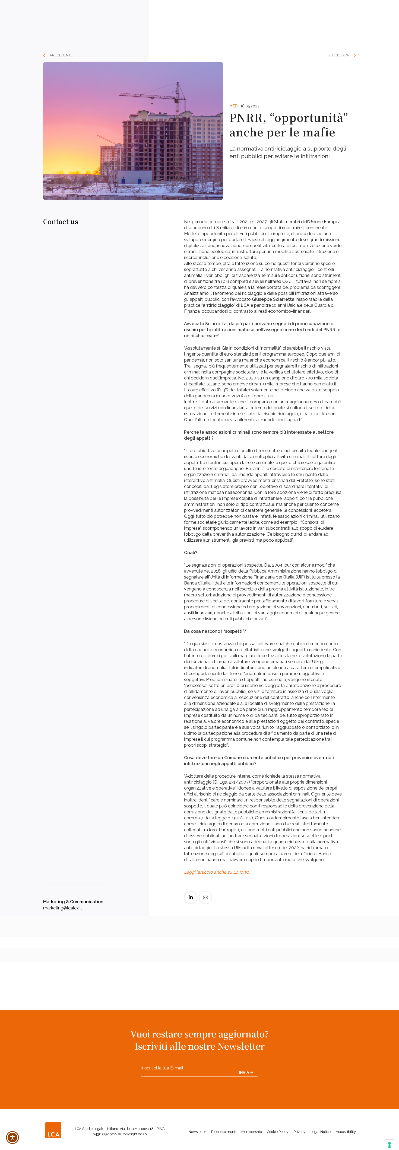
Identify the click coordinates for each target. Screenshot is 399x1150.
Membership (251, 1132)
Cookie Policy (277, 1132)
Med (233, 106)
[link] (191, 902)
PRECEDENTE (61, 55)
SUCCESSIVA (338, 55)
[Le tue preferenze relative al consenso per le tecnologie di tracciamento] (389, 1145)
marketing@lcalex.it (62, 908)
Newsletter (197, 1132)
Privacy (299, 1132)
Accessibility (346, 1132)
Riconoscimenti (223, 1132)
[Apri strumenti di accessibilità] (12, 1137)
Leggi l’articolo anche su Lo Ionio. (217, 872)
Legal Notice (321, 1132)
